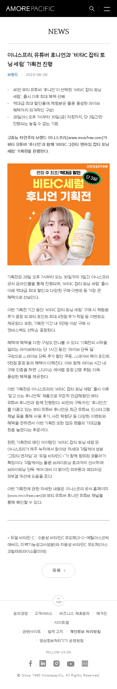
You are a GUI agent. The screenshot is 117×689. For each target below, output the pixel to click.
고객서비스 (44, 614)
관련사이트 (31, 632)
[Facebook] (30, 661)
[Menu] (106, 9)
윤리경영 (20, 614)
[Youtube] (70, 661)
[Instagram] (57, 661)
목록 (57, 570)
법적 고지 (55, 632)
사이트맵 (61, 623)
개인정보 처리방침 (85, 632)
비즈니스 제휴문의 (74, 614)
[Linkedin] (43, 661)
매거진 (101, 614)
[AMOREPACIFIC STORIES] (85, 661)
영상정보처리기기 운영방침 (61, 641)
